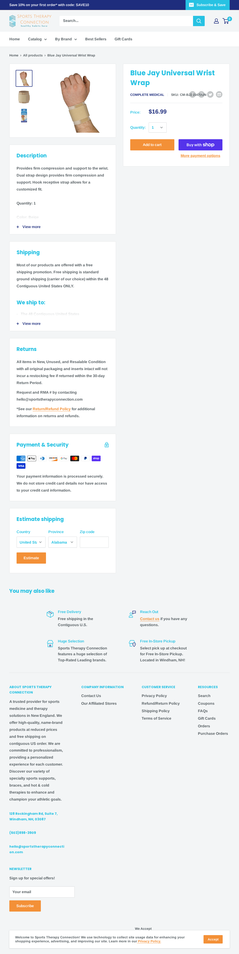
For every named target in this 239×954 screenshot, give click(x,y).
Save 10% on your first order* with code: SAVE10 (49, 5)
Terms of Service (156, 718)
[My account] (216, 21)
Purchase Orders (213, 733)
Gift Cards (123, 39)
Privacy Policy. (149, 941)
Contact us (149, 619)
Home (14, 39)
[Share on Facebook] (192, 94)
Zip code (87, 532)
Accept (213, 939)
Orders (204, 726)
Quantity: (138, 127)
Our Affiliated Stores (99, 703)
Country (23, 532)
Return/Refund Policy (52, 409)
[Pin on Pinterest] (201, 94)
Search (204, 696)
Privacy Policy (154, 696)
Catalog (35, 39)
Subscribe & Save (211, 5)
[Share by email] (219, 94)
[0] (226, 21)
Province (56, 532)
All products (33, 55)
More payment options (200, 156)
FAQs (203, 711)
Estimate (31, 558)
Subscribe (25, 906)
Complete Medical (147, 95)
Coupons (206, 703)
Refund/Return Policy (161, 703)
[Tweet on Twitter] (210, 94)
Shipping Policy (156, 711)
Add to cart (152, 145)
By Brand (63, 39)
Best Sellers (95, 39)
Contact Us (91, 696)
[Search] (199, 21)
